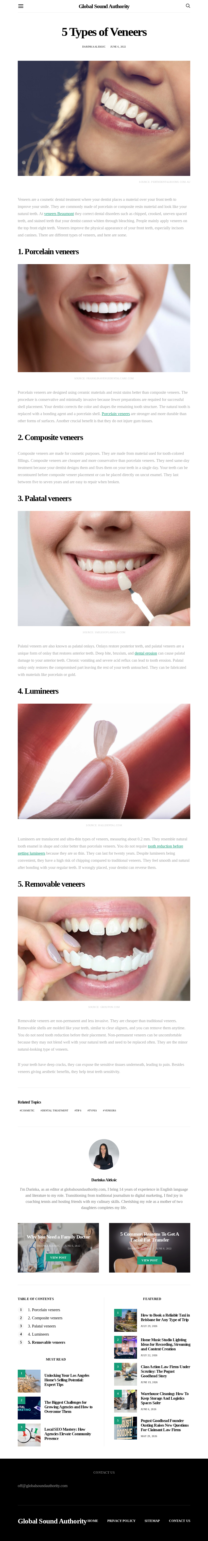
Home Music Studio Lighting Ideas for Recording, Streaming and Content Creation (165, 1344)
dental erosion (146, 653)
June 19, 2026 (149, 1382)
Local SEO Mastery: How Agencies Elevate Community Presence (67, 1434)
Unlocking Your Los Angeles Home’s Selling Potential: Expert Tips (66, 1380)
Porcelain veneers (116, 414)
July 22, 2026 (149, 1355)
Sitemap (152, 1521)
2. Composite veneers (45, 1318)
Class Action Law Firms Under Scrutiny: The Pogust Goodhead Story (165, 1371)
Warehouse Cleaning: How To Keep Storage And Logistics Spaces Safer (164, 1398)
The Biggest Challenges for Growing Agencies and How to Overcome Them (68, 1407)
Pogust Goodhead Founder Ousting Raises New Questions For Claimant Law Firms (164, 1425)
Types (93, 1110)
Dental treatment (55, 1110)
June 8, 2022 (163, 1248)
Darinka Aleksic (94, 46)
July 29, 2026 (149, 1326)
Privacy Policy (121, 1521)
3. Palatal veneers (42, 1326)
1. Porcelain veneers (44, 1310)
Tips (78, 1110)
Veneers (110, 1110)
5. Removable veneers (46, 1342)
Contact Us (179, 1521)
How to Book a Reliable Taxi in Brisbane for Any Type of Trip (165, 1317)
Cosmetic (27, 1110)
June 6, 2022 (118, 46)
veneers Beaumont (59, 213)
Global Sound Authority (104, 6)
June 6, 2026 (148, 1409)
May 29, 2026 (149, 1436)
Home (93, 1521)
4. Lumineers (38, 1334)
